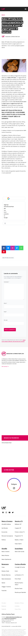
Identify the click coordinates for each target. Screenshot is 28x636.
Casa (3, 567)
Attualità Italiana (6, 524)
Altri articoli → (5, 366)
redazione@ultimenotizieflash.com (14, 617)
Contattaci (17, 606)
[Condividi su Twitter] (17, 248)
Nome (5, 303)
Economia (4, 532)
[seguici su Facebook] (3, 512)
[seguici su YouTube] (9, 512)
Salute (3, 583)
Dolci (3, 15)
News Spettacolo (6, 559)
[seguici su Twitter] (12, 512)
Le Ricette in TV (19, 575)
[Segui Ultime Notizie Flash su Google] (14, 198)
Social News (19, 548)
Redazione (4, 606)
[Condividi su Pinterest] (4, 251)
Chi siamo (4, 603)
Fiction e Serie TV (20, 532)
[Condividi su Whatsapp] (21, 248)
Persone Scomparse (7, 536)
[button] (25, 9)
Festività (4, 590)
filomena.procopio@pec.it (10, 618)
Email (5, 311)
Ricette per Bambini (20, 592)
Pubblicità (4, 609)
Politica (4, 540)
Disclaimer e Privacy (19, 603)
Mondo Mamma (6, 575)
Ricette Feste (18, 588)
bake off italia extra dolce (8, 257)
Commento (6, 282)
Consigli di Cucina (20, 567)
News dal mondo (19, 551)
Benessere (5, 564)
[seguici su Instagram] (6, 512)
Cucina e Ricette (20, 564)
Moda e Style (5, 571)
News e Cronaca (7, 521)
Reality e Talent (19, 540)
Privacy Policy (18, 609)
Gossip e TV (19, 521)
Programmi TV (19, 536)
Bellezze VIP (18, 524)
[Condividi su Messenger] (8, 248)
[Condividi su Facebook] (4, 248)
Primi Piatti (18, 579)
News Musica (5, 555)
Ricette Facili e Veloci (19, 583)
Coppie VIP (18, 528)
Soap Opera (18, 544)
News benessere (6, 579)
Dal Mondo (5, 528)
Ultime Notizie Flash (6, 442)
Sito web (5, 320)
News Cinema (5, 551)
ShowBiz (4, 548)
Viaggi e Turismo (6, 586)
